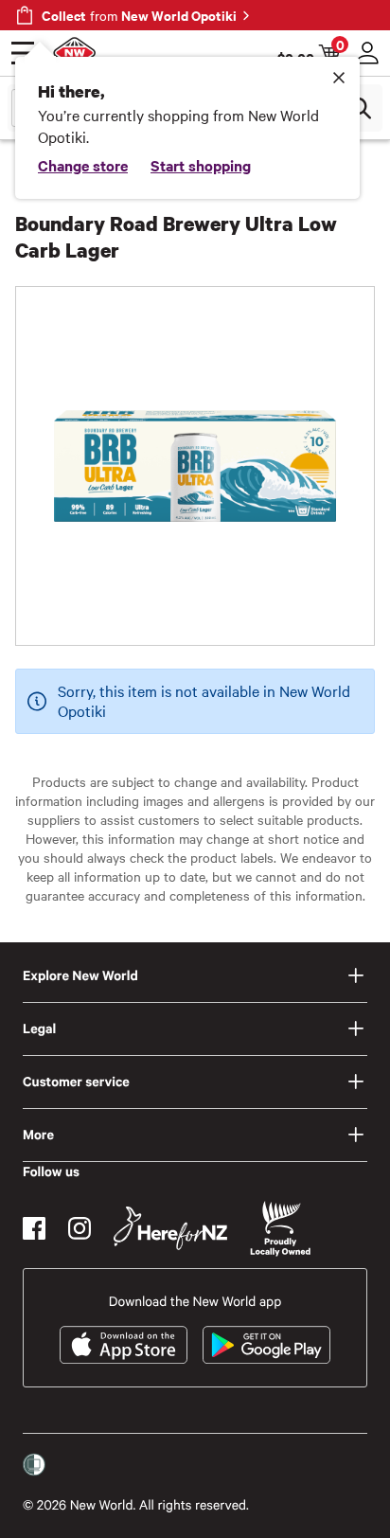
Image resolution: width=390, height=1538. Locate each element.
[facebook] (34, 1228)
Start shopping (201, 164)
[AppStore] (123, 1345)
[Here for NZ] (170, 1228)
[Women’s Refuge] (34, 1465)
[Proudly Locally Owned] (280, 1229)
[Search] (359, 108)
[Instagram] (79, 1228)
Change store (83, 164)
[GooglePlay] (266, 1345)
